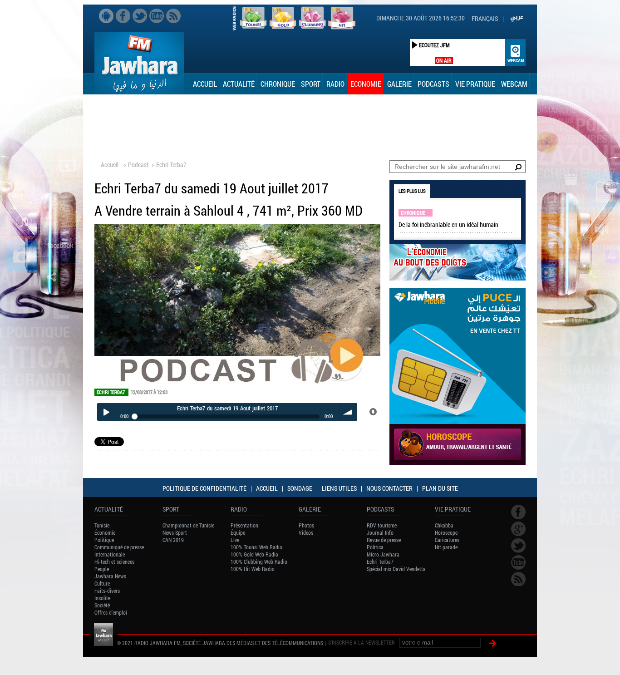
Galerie (399, 84)
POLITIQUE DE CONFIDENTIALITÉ (204, 488)
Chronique (278, 84)
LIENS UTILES (339, 488)
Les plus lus (412, 190)
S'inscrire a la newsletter (361, 642)
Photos (306, 525)
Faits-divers (107, 590)
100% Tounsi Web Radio (256, 547)
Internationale (109, 554)
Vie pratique (475, 84)
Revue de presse (384, 539)
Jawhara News (110, 576)
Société (102, 605)
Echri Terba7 (171, 164)
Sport (310, 84)
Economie (365, 84)
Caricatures (447, 539)
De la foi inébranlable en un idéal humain (448, 224)
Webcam (514, 84)
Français (485, 18)
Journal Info (380, 532)
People (101, 568)
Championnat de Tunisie (188, 525)
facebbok (123, 16)
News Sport (174, 532)
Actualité (239, 84)
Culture (102, 583)
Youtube (156, 16)
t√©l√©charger (373, 412)
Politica (375, 547)
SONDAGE (299, 488)
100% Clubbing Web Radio (259, 561)
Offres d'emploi (110, 612)
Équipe (238, 532)
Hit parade (446, 547)
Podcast (138, 164)
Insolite (102, 597)
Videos (306, 532)
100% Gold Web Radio (254, 554)
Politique (104, 539)
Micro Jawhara (383, 554)
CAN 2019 (173, 539)
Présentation (244, 525)
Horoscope (446, 532)
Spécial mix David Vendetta (396, 568)
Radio (335, 84)
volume (348, 412)
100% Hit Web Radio (253, 568)
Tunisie (101, 525)
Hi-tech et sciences (114, 561)
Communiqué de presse (119, 547)
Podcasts (433, 84)
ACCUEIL (267, 488)
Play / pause (106, 412)
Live (235, 539)
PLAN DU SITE (440, 488)
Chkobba (444, 525)
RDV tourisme (382, 525)
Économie (104, 532)
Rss (173, 16)
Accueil (205, 84)
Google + (518, 529)
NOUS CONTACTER (389, 488)
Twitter (140, 16)
